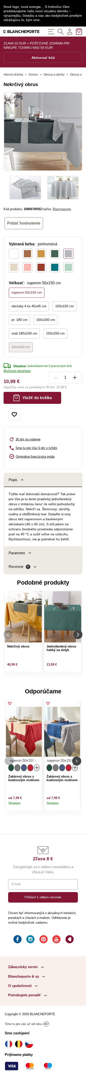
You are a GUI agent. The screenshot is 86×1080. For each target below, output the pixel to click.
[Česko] (30, 1044)
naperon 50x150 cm (26, 292)
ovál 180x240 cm (24, 333)
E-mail (16, 884)
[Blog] (69, 940)
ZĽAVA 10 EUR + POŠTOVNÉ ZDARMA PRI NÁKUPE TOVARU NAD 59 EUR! (37, 45)
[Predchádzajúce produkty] (8, 634)
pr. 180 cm (19, 320)
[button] (9, 761)
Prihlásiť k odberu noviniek (43, 897)
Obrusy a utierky (53, 74)
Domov (33, 74)
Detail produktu (37, 805)
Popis (13, 480)
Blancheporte (62, 209)
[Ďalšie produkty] (77, 634)
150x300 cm (20, 347)
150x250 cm (55, 333)
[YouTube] (56, 940)
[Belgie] (20, 1044)
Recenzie (19, 567)
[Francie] (10, 1044)
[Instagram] (30, 940)
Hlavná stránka (13, 74)
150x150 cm (64, 306)
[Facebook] (17, 940)
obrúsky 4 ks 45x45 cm (28, 306)
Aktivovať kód (43, 58)
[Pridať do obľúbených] (14, 415)
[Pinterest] (43, 940)
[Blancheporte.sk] (21, 31)
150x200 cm (45, 320)
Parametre (17, 553)
